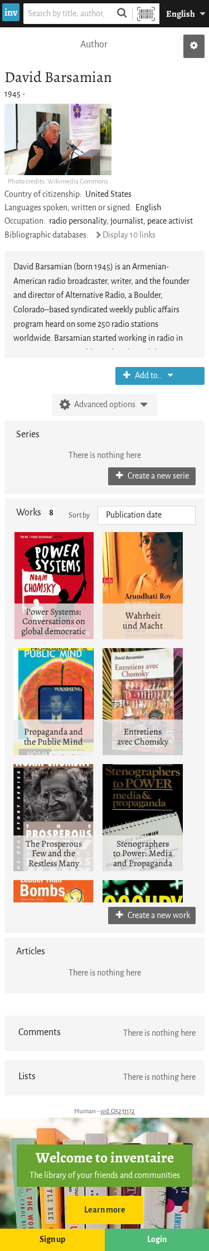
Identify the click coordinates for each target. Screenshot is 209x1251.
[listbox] (147, 515)
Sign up (52, 1239)
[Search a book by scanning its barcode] (146, 13)
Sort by (79, 515)
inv (10, 12)
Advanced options (104, 404)
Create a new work (158, 915)
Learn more (104, 1210)
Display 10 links (129, 235)
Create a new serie (157, 476)
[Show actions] (194, 46)
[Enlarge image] (57, 139)
